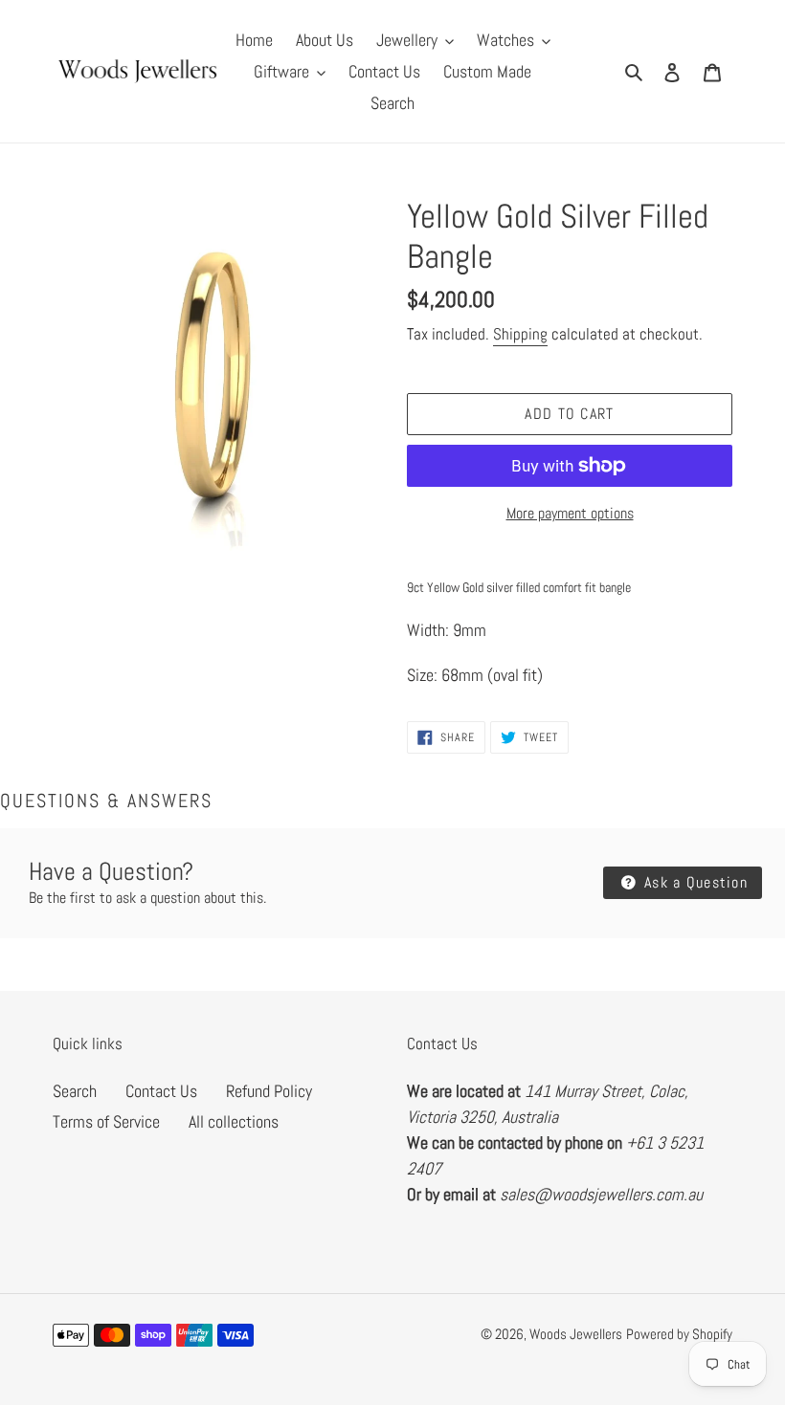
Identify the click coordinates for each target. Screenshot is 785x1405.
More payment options (570, 513)
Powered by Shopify (679, 1334)
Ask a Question (693, 882)
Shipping (520, 333)
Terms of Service (106, 1121)
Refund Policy (269, 1091)
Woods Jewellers (575, 1334)
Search (75, 1091)
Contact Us (161, 1091)
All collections (234, 1121)
